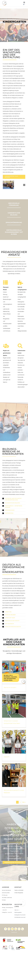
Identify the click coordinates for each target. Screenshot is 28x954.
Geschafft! (7, 756)
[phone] (22, 929)
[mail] (19, 929)
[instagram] (9, 929)
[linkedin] (15, 929)
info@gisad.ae (20, 892)
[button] (4, 185)
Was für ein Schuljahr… (10, 687)
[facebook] (5, 929)
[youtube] (12, 929)
